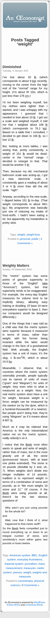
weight (21, 234)
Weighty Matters (15, 265)
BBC (34, 555)
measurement (14, 568)
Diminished (11, 67)
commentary (25, 580)
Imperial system (14, 563)
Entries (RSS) (13, 605)
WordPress (39, 602)
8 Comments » (30, 585)
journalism (31, 563)
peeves (17, 572)
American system (20, 555)
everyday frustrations (29, 559)
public (35, 238)
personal (25, 238)
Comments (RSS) (34, 605)
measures (30, 568)
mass (41, 563)
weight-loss (33, 234)
